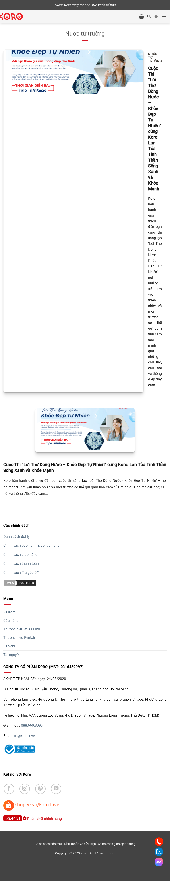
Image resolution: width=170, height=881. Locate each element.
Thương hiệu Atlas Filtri (21, 629)
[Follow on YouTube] (56, 789)
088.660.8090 (32, 725)
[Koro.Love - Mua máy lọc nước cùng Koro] (15, 16)
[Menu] (164, 16)
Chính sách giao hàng (20, 554)
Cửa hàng (11, 620)
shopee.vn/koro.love (37, 805)
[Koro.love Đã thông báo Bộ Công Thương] (19, 749)
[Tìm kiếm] (149, 16)
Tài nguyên (12, 655)
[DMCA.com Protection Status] (20, 582)
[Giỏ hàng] (141, 16)
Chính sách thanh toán (21, 563)
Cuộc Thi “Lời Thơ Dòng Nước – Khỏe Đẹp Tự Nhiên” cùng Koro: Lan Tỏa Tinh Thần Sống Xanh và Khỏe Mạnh (154, 128)
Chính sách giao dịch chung (116, 844)
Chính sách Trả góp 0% (21, 573)
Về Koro (9, 612)
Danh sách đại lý (16, 537)
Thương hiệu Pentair (19, 637)
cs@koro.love (24, 736)
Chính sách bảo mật (48, 844)
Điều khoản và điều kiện (80, 844)
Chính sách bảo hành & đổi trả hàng (31, 545)
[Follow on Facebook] (9, 789)
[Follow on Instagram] (24, 789)
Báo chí (9, 646)
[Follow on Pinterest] (40, 789)
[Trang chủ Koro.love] (156, 16)
